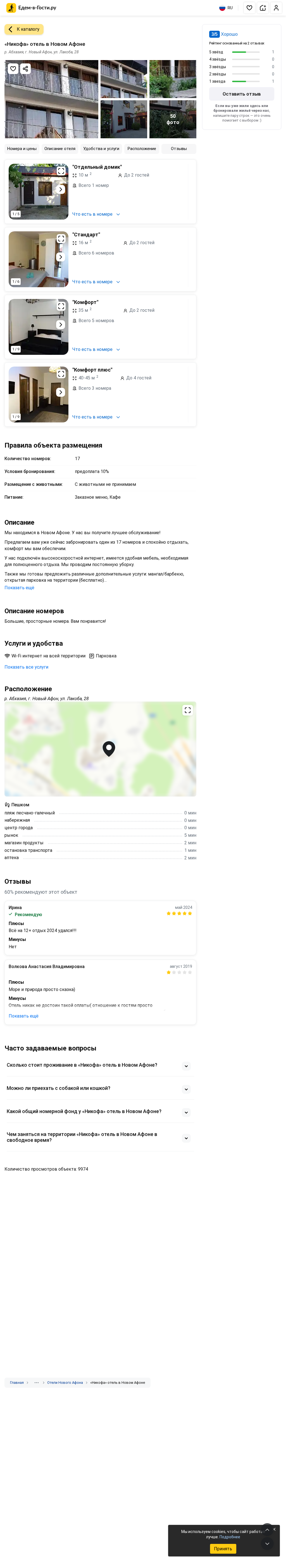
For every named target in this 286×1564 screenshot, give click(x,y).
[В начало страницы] (267, 1529)
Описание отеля (59, 148)
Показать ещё (19, 587)
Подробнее (230, 1537)
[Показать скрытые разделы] (36, 1382)
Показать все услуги (26, 667)
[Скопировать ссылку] (25, 68)
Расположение (142, 148)
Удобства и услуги (101, 148)
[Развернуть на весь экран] (61, 171)
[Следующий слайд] (60, 189)
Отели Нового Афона (65, 1382)
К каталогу (28, 29)
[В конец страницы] (267, 1543)
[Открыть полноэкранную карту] (100, 749)
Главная (17, 1382)
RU (230, 7)
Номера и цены (22, 148)
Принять (223, 1548)
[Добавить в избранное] (13, 68)
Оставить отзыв (242, 94)
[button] (249, 7)
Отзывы (179, 148)
